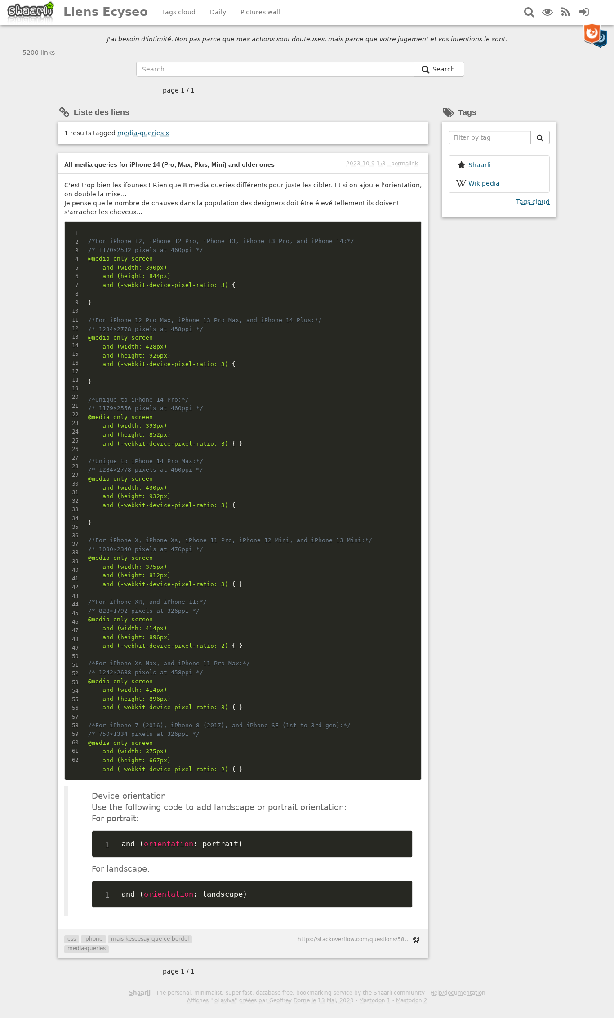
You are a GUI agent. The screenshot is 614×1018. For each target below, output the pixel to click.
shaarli (479, 164)
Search (444, 69)
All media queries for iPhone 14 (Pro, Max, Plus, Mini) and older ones (169, 164)
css (71, 939)
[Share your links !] (30, 12)
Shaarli (140, 993)
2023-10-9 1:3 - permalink (382, 163)
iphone (93, 939)
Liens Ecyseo (105, 11)
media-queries (143, 133)
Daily (218, 12)
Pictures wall (260, 12)
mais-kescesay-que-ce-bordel (150, 939)
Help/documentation (457, 993)
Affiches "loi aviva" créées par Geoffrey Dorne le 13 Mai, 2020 (270, 1000)
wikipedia (484, 183)
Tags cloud (179, 12)
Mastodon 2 (411, 1000)
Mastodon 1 (375, 1000)
